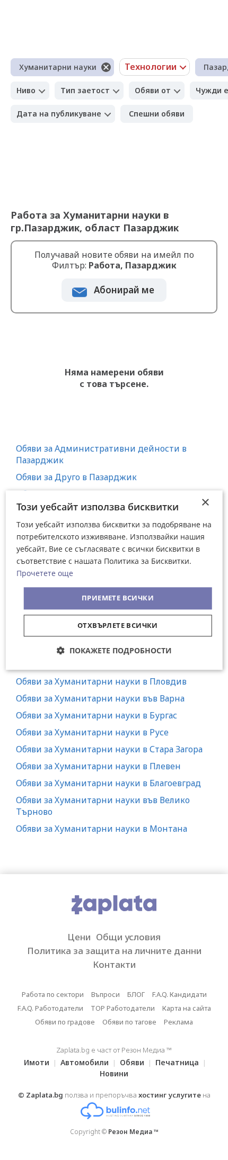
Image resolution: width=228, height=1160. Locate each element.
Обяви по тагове (129, 1022)
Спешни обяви (157, 114)
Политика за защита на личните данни (114, 951)
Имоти (36, 1062)
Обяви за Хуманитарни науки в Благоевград (108, 783)
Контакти (114, 964)
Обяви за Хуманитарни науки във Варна (100, 698)
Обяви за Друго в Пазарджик (76, 477)
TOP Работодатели (123, 1008)
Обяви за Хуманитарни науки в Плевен (98, 766)
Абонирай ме (124, 290)
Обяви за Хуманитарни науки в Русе (92, 732)
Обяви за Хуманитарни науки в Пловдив (101, 681)
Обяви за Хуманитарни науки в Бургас (96, 715)
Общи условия (128, 937)
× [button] (205, 503)
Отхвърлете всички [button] (117, 625)
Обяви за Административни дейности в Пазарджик (101, 454)
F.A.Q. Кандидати (179, 994)
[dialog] (114, 580)
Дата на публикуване (58, 114)
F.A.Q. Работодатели (50, 1008)
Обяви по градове (65, 1022)
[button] (114, 650)
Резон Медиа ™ (133, 1131)
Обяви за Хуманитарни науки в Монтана (101, 828)
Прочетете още (44, 574)
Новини (114, 1073)
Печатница (177, 1062)
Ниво (26, 90)
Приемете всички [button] (118, 598)
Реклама (178, 1022)
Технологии (151, 67)
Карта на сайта (186, 1008)
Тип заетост (85, 90)
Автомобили (84, 1062)
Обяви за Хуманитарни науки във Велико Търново (103, 805)
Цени (79, 937)
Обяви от (153, 90)
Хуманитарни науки (58, 67)
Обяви (132, 1062)
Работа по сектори (53, 994)
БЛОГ (136, 994)
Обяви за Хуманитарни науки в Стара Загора (109, 749)
